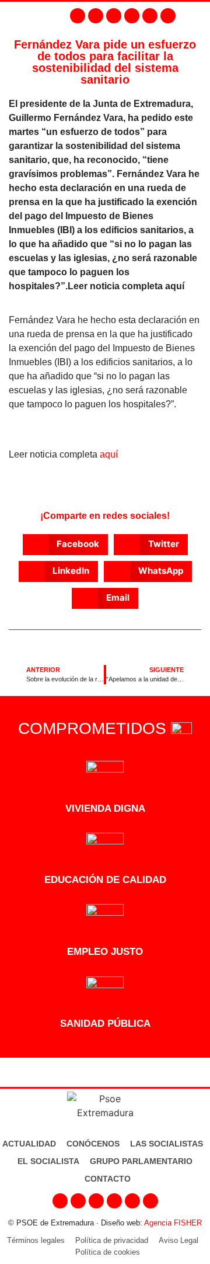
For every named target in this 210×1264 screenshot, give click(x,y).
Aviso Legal (178, 1240)
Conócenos (93, 1143)
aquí (109, 454)
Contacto (108, 1178)
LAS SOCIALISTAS (166, 1143)
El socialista (48, 1161)
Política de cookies (107, 1252)
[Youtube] (131, 15)
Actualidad (29, 1143)
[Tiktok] (168, 15)
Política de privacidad (111, 1240)
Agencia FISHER (173, 1222)
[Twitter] (113, 15)
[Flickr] (150, 15)
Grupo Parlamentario (141, 1161)
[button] (198, 16)
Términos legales (36, 1240)
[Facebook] (77, 15)
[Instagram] (95, 15)
